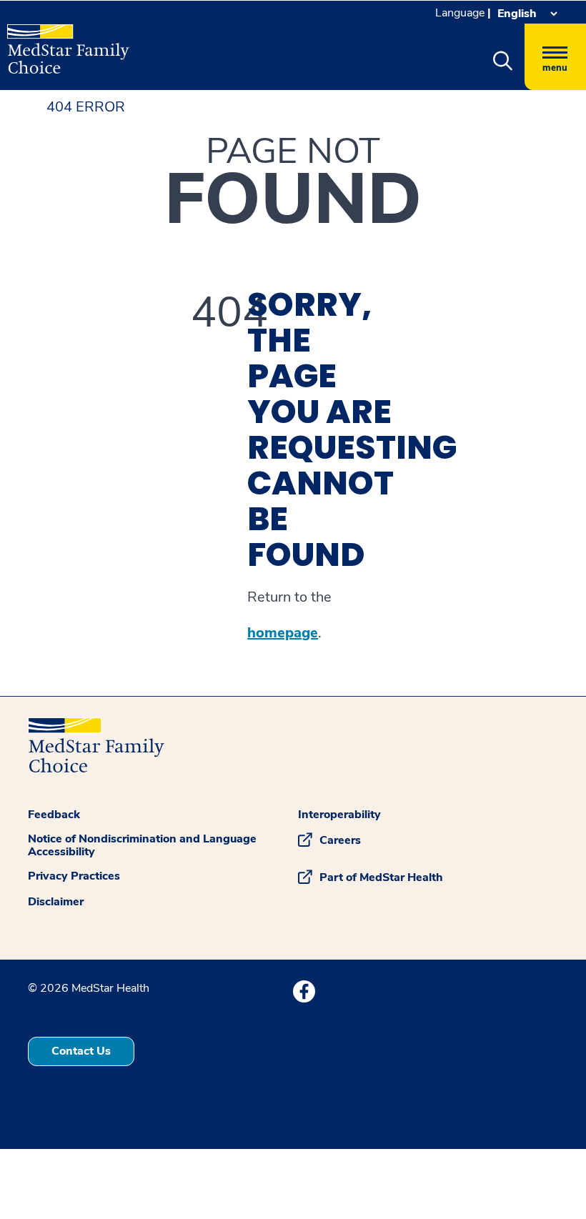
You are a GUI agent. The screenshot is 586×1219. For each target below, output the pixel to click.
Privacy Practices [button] (74, 876)
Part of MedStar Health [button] (381, 877)
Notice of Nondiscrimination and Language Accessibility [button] (142, 845)
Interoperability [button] (339, 814)
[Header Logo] (68, 43)
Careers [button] (340, 840)
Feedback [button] (54, 814)
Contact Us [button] (81, 1051)
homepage (282, 633)
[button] (502, 61)
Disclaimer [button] (56, 902)
